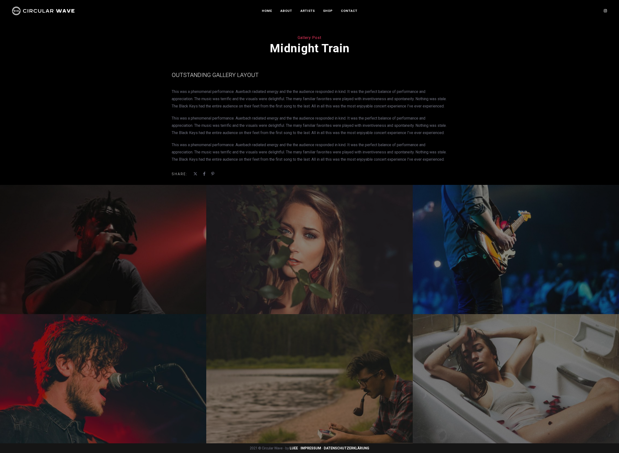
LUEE (294, 448)
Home (267, 11)
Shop (328, 11)
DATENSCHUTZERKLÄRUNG (346, 448)
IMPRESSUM (311, 448)
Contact (349, 11)
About (286, 11)
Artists (307, 11)
